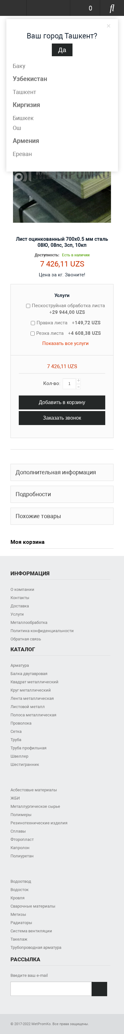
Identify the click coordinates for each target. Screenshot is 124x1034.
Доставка (19, 606)
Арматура (19, 665)
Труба (15, 740)
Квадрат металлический (34, 682)
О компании (22, 589)
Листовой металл (27, 707)
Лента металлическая (32, 698)
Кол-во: (51, 383)
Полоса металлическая (33, 715)
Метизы (18, 914)
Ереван (22, 154)
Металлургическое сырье (35, 806)
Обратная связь (25, 639)
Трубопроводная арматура (35, 947)
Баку (19, 66)
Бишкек (23, 118)
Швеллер (19, 756)
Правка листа (68, 323)
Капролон (20, 848)
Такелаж (18, 939)
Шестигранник (24, 764)
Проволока (20, 723)
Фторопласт (22, 839)
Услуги (62, 295)
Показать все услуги (65, 343)
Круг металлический (30, 690)
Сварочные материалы (32, 906)
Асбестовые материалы (33, 790)
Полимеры (20, 815)
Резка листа (68, 333)
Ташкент (24, 92)
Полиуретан (22, 856)
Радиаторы (21, 923)
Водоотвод (20, 881)
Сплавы (18, 831)
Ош (17, 128)
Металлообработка (28, 622)
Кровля (17, 898)
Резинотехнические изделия (38, 823)
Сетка (16, 731)
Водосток (19, 890)
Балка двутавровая (28, 674)
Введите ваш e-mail (29, 975)
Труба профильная (28, 748)
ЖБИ (15, 798)
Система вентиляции (31, 931)
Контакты (19, 598)
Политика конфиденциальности (42, 631)
